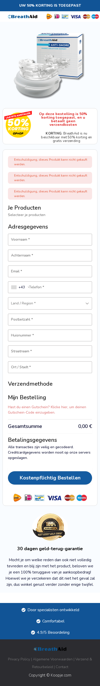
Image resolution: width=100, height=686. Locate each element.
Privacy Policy (19, 659)
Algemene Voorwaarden (53, 659)
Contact (62, 666)
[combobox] (21, 287)
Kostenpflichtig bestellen (50, 477)
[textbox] (50, 303)
